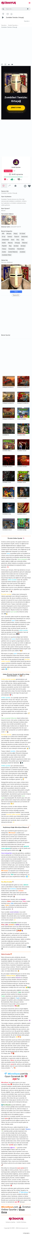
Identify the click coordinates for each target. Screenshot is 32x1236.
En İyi (3, 237)
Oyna (16, 292)
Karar (12, 240)
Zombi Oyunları (16, 167)
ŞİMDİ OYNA (16, 107)
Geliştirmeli (5, 240)
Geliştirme (24, 237)
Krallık (4, 243)
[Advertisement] (16, 45)
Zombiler (22, 252)
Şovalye (16, 246)
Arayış (15, 233)
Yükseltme (11, 249)
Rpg (10, 246)
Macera (10, 243)
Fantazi (10, 237)
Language (26, 1233)
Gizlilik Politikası (21, 1222)
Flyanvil (16, 237)
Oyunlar (26, 21)
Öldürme (24, 243)
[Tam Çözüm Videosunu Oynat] (9, 219)
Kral (23, 240)
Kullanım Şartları (10, 1222)
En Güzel (22, 233)
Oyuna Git (16, 295)
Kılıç (18, 240)
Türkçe (4, 249)
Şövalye (23, 246)
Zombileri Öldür (6, 255)
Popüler (4, 246)
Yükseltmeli (20, 249)
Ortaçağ (17, 243)
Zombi (4, 252)
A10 (3, 233)
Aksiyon (9, 233)
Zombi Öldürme (12, 252)
